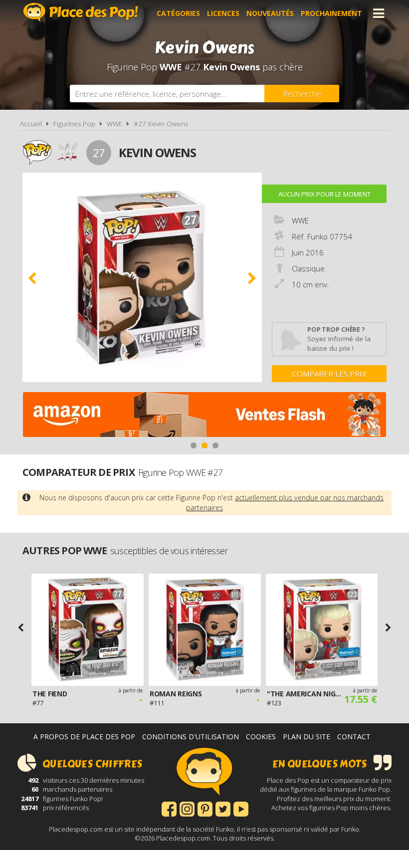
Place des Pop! (80, 12)
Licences (223, 13)
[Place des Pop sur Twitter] (222, 808)
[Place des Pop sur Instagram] (187, 808)
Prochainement (331, 13)
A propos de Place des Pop (84, 736)
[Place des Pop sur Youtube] (240, 808)
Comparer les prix (329, 374)
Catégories (178, 13)
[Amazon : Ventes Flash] (204, 415)
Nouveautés (270, 13)
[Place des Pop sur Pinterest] (205, 808)
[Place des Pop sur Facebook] (169, 808)
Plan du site (306, 736)
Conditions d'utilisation (190, 736)
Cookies (261, 736)
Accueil (31, 123)
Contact (354, 736)
